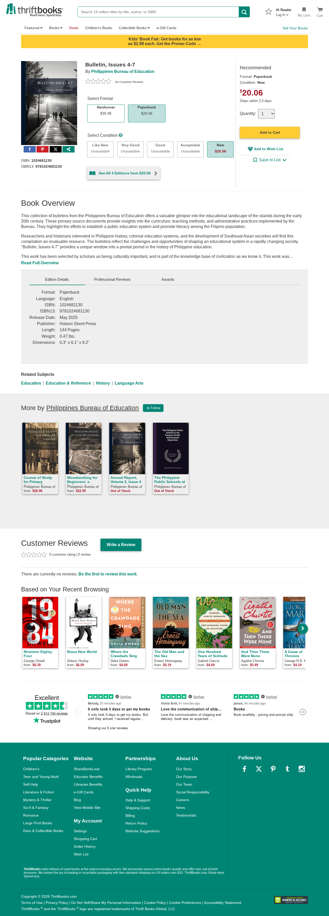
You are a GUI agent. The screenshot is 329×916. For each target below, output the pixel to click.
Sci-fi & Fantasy (36, 807)
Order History (85, 846)
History (103, 383)
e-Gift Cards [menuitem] (166, 28)
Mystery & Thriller (37, 800)
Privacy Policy (57, 903)
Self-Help (30, 784)
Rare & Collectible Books (43, 831)
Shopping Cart (85, 839)
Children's (31, 769)
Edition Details (57, 279)
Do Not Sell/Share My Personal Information (106, 903)
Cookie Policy (155, 903)
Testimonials (186, 815)
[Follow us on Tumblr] (287, 769)
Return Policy (136, 823)
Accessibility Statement (222, 903)
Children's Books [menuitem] (98, 28)
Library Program (138, 769)
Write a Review (121, 544)
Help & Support (137, 800)
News (180, 807)
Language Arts (129, 383)
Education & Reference (68, 383)
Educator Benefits (88, 777)
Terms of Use (32, 903)
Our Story (184, 769)
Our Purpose (186, 777)
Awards (167, 279)
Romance (31, 815)
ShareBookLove (87, 769)
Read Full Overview (40, 263)
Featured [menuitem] (31, 28)
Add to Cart (270, 132)
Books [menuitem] (54, 28)
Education (31, 383)
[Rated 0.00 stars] (98, 82)
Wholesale (133, 777)
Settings (80, 831)
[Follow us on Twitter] (259, 769)
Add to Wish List (268, 149)
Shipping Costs (137, 808)
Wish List (81, 854)
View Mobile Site (87, 807)
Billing (130, 815)
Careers (182, 800)
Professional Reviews (112, 279)
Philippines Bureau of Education (122, 71)
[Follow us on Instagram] (302, 769)
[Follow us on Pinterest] (273, 769)
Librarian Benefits (88, 784)
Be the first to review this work (107, 574)
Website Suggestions (142, 831)
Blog (77, 800)
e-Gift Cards (84, 792)
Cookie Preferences (185, 903)
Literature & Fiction (38, 792)
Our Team (184, 784)
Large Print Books (37, 823)
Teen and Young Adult (41, 777)
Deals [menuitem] (73, 28)
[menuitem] (283, 11)
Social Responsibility (192, 792)
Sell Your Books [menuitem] (295, 28)
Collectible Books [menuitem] (133, 28)
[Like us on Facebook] (244, 769)
